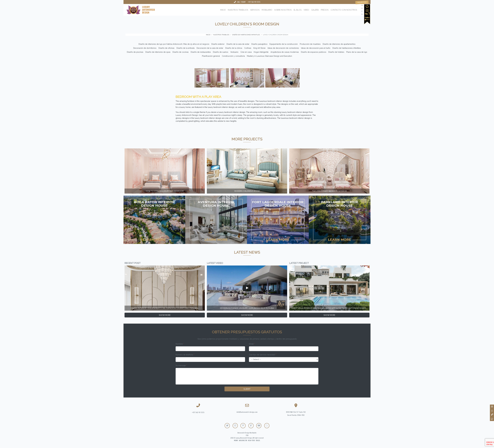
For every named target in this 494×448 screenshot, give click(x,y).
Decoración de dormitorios (144, 48)
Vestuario (234, 52)
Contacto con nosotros (344, 10)
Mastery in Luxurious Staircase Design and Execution (269, 56)
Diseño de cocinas (181, 52)
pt (362, 11)
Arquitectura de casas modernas (285, 52)
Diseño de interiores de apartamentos (339, 44)
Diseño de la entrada (186, 48)
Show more (164, 315)
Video (306, 10)
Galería (315, 10)
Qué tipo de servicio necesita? (262, 355)
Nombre (180, 344)
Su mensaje (181, 365)
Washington (243, 440)
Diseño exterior (217, 44)
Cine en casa (246, 52)
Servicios (255, 10)
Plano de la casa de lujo (356, 52)
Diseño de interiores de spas (157, 52)
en (362, 5)
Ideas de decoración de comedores (283, 48)
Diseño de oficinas (166, 48)
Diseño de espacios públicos (313, 52)
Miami (236, 440)
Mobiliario (267, 10)
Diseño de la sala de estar (238, 44)
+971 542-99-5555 (254, 2)
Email (252, 344)
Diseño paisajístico (259, 44)
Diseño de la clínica (233, 48)
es (362, 8)
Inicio (223, 10)
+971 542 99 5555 (198, 412)
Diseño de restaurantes (201, 52)
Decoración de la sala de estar (210, 48)
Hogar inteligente (261, 52)
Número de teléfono (185, 355)
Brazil (258, 440)
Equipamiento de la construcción (284, 44)
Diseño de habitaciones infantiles (346, 48)
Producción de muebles (310, 44)
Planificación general (211, 56)
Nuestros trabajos (238, 10)
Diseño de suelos (220, 52)
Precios (325, 10)
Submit (247, 389)
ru (362, 14)
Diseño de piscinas (135, 52)
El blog (298, 10)
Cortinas (247, 48)
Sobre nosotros (283, 10)
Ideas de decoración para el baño (315, 48)
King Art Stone (259, 48)
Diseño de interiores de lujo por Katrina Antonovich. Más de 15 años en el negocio (174, 44)
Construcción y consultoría (233, 56)
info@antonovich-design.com (247, 412)
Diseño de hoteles (336, 52)
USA (247, 435)
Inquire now (362, 2)
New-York (251, 440)
